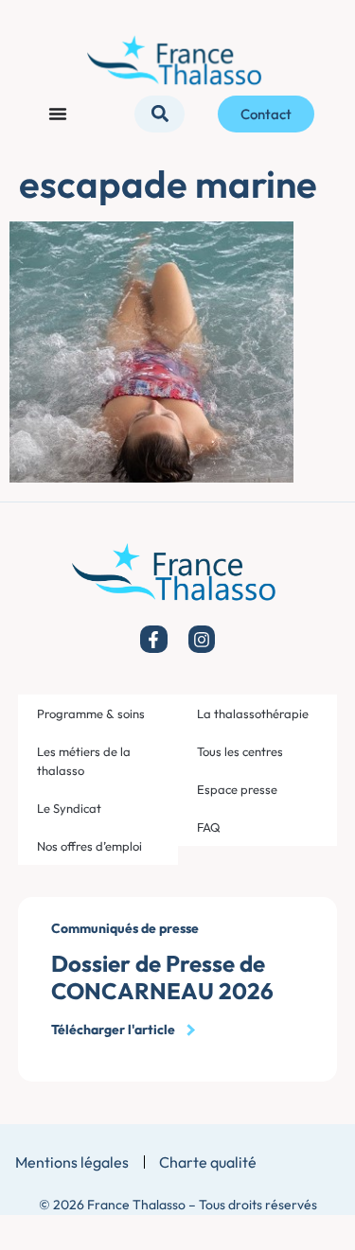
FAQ (209, 827)
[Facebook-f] (154, 639)
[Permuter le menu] (57, 113)
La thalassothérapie (253, 713)
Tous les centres (240, 751)
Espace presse (237, 789)
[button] (159, 114)
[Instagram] (202, 639)
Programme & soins (91, 713)
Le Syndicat (69, 808)
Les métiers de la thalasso (84, 761)
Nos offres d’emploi (89, 846)
